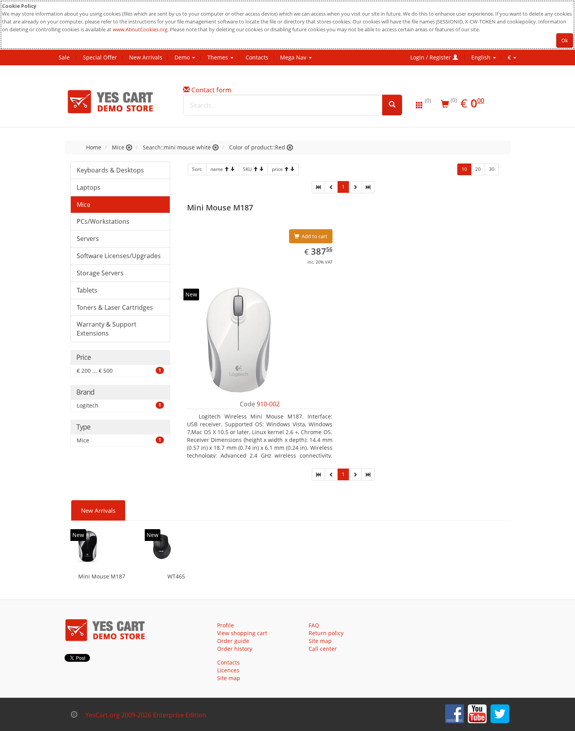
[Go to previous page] (331, 187)
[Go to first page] (318, 187)
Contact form (211, 89)
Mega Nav (294, 57)
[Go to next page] (355, 187)
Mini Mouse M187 (101, 576)
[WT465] (162, 546)
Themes (218, 57)
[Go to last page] (368, 187)
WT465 (176, 576)
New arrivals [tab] (98, 510)
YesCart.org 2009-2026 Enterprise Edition (145, 715)
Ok (564, 40)
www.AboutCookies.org (140, 29)
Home (93, 147)
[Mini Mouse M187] (87, 546)
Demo (182, 57)
